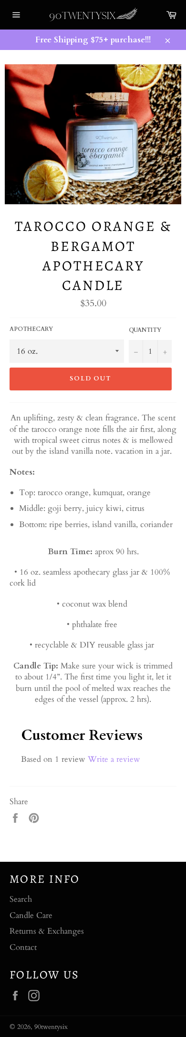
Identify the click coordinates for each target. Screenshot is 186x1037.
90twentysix (51, 1027)
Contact (23, 947)
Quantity (145, 330)
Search (21, 899)
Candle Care (31, 915)
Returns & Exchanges (47, 931)
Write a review (114, 759)
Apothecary (31, 329)
